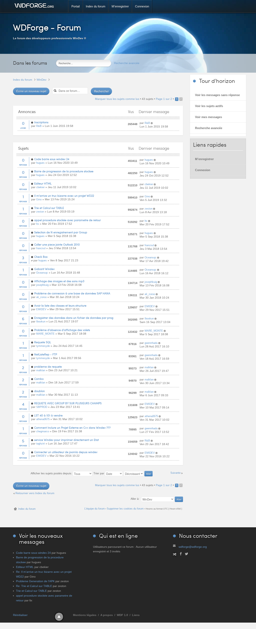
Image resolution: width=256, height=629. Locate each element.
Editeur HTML (43, 183)
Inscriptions (41, 122)
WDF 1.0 (122, 615)
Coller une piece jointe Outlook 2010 (57, 244)
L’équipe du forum (94, 508)
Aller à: (135, 498)
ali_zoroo (41, 297)
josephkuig (42, 284)
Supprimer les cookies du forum (125, 508)
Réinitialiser (20, 615)
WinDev (41, 79)
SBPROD (41, 406)
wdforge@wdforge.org (193, 546)
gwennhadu (151, 342)
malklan (40, 370)
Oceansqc (150, 257)
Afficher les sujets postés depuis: (52, 473)
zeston (40, 211)
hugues (40, 162)
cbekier (40, 187)
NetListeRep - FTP (45, 354)
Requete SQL (42, 342)
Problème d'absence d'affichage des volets (62, 330)
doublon (39, 391)
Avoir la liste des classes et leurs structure (60, 305)
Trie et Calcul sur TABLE (49, 208)
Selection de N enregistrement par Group (60, 232)
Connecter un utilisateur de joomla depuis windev (65, 452)
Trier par (99, 473)
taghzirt (40, 443)
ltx (37, 223)
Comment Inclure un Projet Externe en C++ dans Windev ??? (72, 427)
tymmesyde (43, 345)
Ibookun (40, 321)
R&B (39, 125)
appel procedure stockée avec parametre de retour (67, 220)
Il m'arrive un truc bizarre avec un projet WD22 (64, 196)
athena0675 (43, 419)
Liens (136, 615)
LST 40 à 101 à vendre (48, 415)
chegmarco (42, 431)
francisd (40, 248)
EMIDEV (41, 309)
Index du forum (22, 79)
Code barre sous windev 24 (51, 159)
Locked (23, 128)
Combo (39, 379)
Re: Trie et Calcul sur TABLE (34, 586)
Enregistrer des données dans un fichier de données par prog (73, 318)
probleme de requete (48, 366)
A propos (106, 615)
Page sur (164, 98)
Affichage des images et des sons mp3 (59, 281)
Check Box (41, 257)
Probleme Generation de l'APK (35, 581)
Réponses (23, 165)
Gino (39, 199)
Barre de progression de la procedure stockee (63, 171)
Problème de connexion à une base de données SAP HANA (72, 293)
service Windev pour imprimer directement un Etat (66, 440)
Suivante (175, 472)
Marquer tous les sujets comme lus (117, 98)
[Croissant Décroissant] (138, 473)
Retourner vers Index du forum (34, 493)
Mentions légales (84, 615)
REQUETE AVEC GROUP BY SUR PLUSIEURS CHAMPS (68, 403)
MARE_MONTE (45, 333)
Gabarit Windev (44, 269)
